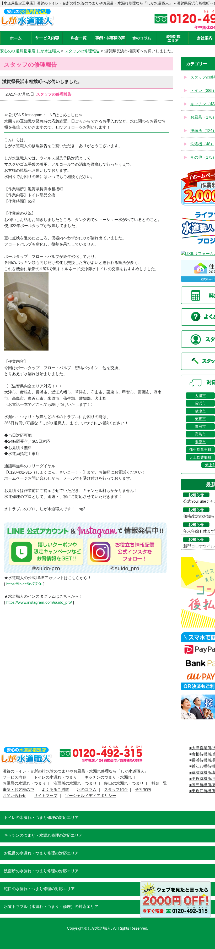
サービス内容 (14, 777)
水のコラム (86, 789)
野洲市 (200, 426)
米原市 (200, 442)
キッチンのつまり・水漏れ (108, 777)
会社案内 (143, 789)
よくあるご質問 (55, 789)
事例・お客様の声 (18, 789)
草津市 (200, 411)
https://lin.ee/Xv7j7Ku (24, 584)
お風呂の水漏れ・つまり (24, 783)
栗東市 (200, 419)
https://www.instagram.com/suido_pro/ (39, 602)
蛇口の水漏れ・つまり (124, 783)
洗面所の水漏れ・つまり (75, 783)
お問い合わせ (14, 795)
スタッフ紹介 (116, 789)
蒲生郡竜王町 (200, 449)
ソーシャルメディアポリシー (90, 795)
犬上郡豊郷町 (200, 457)
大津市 (200, 395)
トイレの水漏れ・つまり (55, 777)
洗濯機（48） (202, 144)
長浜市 (200, 403)
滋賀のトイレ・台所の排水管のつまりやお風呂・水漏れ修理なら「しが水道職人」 (75, 771)
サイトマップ (45, 795)
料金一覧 (159, 783)
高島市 (200, 434)
